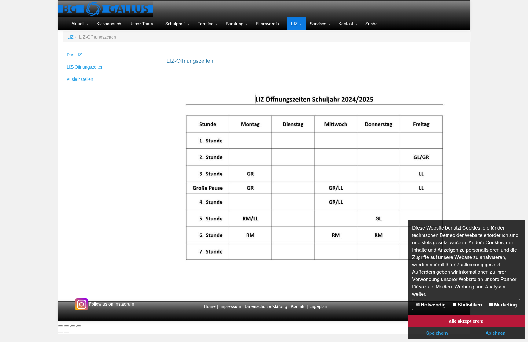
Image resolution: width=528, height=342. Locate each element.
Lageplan (318, 306)
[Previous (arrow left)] (60, 332)
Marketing (505, 304)
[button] (80, 23)
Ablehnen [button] (496, 333)
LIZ (70, 37)
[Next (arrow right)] (66, 332)
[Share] (66, 326)
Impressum (230, 306)
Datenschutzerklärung (266, 306)
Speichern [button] (437, 333)
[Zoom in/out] (78, 326)
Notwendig (433, 304)
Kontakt (298, 306)
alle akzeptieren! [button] (466, 321)
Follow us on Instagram (111, 304)
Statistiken (469, 304)
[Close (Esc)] (60, 326)
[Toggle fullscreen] (72, 326)
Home (210, 306)
